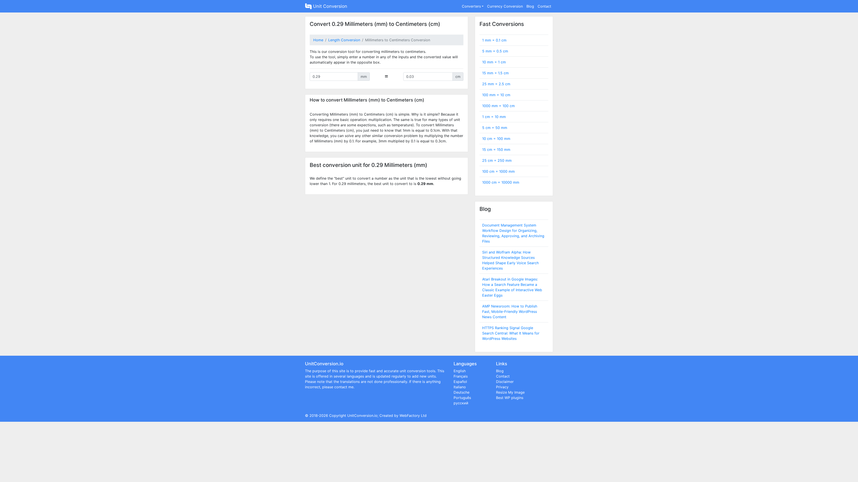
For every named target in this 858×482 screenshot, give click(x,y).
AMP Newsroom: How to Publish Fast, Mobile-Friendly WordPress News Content (509, 311)
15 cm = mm (496, 149)
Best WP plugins (509, 397)
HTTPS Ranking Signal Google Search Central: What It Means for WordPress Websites (510, 333)
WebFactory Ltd (413, 415)
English (460, 371)
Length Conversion (344, 40)
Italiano (460, 387)
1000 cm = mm (500, 182)
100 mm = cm (496, 95)
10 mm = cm (494, 62)
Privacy (502, 387)
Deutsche (461, 392)
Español (460, 381)
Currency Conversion (505, 6)
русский (461, 403)
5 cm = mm (494, 127)
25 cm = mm (497, 160)
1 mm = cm (494, 40)
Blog (530, 6)
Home (318, 40)
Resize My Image (510, 392)
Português (462, 397)
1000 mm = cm (498, 106)
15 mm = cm (495, 73)
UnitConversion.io (362, 415)
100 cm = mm (498, 171)
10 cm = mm (496, 138)
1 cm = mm (494, 116)
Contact (544, 6)
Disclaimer (505, 381)
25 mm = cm (496, 84)
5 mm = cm (495, 51)
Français (461, 376)
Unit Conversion (329, 6)
